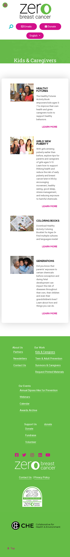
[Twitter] (24, 455)
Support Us (30, 424)
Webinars (25, 396)
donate (48, 424)
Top (12, 548)
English (34, 35)
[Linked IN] (40, 455)
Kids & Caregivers (45, 351)
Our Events (25, 385)
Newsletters (20, 358)
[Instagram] (32, 455)
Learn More (49, 127)
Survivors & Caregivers (48, 365)
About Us (17, 347)
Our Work (39, 347)
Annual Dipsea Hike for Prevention (39, 390)
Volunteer (30, 442)
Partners (18, 351)
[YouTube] (48, 455)
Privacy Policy (42, 477)
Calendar (25, 403)
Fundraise (30, 435)
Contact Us (19, 365)
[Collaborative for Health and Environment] (35, 525)
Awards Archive (28, 410)
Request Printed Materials (49, 371)
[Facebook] (16, 455)
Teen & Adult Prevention (48, 358)
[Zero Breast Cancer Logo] (35, 465)
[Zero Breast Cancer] (35, 11)
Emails (28, 26)
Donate (51, 26)
